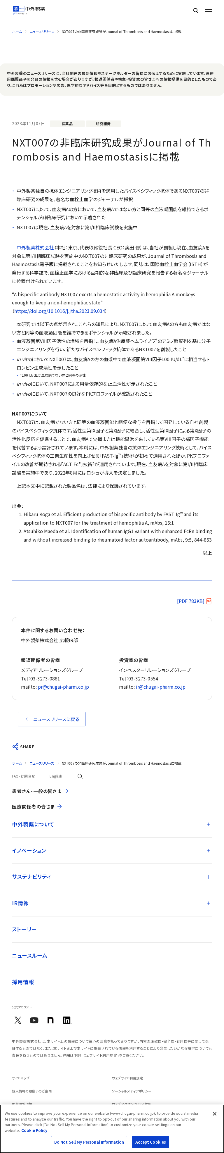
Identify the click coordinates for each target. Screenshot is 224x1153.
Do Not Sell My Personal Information (89, 1142)
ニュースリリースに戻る (56, 719)
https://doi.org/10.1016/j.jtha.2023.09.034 (59, 310)
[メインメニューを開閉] (208, 10)
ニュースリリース (41, 31)
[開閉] (208, 824)
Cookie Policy (34, 1130)
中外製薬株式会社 (35, 247)
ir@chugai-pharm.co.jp (161, 686)
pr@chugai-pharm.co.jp (63, 686)
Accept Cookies (150, 1142)
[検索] (195, 10)
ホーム (17, 31)
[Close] (214, 1113)
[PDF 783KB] (190, 600)
